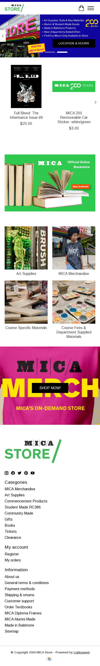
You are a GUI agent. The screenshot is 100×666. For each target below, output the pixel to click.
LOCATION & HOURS (74, 43)
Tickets (11, 531)
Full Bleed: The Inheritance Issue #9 (26, 115)
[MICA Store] (14, 8)
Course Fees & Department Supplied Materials (73, 332)
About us (12, 577)
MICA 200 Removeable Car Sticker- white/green (73, 117)
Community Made (19, 513)
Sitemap (12, 631)
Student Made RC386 (23, 507)
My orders (13, 560)
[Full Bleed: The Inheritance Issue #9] (26, 86)
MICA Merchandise (73, 274)
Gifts (9, 519)
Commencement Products (26, 501)
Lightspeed (82, 652)
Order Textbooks (18, 607)
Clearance (13, 538)
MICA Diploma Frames (23, 613)
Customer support (19, 601)
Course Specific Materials (26, 328)
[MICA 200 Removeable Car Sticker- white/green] (73, 86)
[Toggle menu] (90, 8)
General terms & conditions (27, 583)
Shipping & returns (19, 595)
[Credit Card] (49, 659)
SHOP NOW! (50, 388)
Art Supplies (26, 274)
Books (10, 525)
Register (12, 554)
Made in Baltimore (19, 625)
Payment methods (20, 589)
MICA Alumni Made (20, 619)
